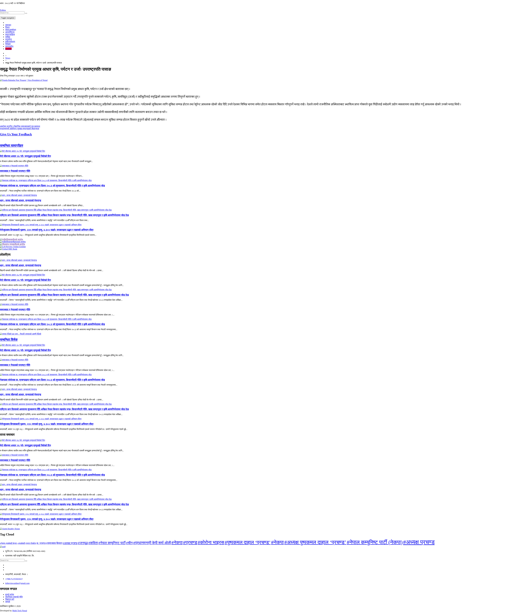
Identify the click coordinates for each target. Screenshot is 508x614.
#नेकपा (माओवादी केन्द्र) (8, 543)
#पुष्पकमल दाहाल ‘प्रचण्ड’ (248, 542)
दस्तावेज (8, 39)
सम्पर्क (7, 602)
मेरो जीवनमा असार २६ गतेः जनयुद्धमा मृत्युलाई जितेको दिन (25, 156)
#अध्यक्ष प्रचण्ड (70, 543)
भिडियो (8, 44)
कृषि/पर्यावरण (10, 41)
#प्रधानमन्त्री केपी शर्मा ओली (152, 543)
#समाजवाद (51, 543)
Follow (3, 10)
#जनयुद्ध (83, 543)
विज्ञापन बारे (9, 599)
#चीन (129, 543)
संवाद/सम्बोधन (10, 30)
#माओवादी (21, 543)
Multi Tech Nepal (19, 611)
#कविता (93, 543)
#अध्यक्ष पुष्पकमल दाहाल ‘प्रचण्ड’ (315, 542)
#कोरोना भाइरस (211, 542)
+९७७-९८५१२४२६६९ (14, 579)
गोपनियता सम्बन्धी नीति (14, 597)
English (8, 49)
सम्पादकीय (9, 46)
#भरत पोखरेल (31, 543)
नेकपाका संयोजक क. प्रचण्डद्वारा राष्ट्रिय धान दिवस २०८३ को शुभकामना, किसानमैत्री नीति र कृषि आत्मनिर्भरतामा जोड (52, 185)
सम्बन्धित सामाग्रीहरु (11, 145)
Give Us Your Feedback (16, 134)
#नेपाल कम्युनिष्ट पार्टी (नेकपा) (375, 542)
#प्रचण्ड (190, 542)
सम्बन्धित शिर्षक (9, 339)
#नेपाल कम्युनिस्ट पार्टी (112, 543)
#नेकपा (177, 542)
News (7, 58)
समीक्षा (7, 37)
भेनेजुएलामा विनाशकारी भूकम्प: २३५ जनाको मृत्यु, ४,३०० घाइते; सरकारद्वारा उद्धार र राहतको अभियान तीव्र (46, 229)
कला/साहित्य (10, 34)
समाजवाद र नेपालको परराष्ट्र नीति (15, 171)
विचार (7, 27)
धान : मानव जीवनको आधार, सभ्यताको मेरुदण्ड (20, 200)
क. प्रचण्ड (41, 543)
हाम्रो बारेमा (9, 594)
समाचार (8, 25)
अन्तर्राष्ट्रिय (9, 32)
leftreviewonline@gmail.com (17, 583)
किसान (59, 543)
